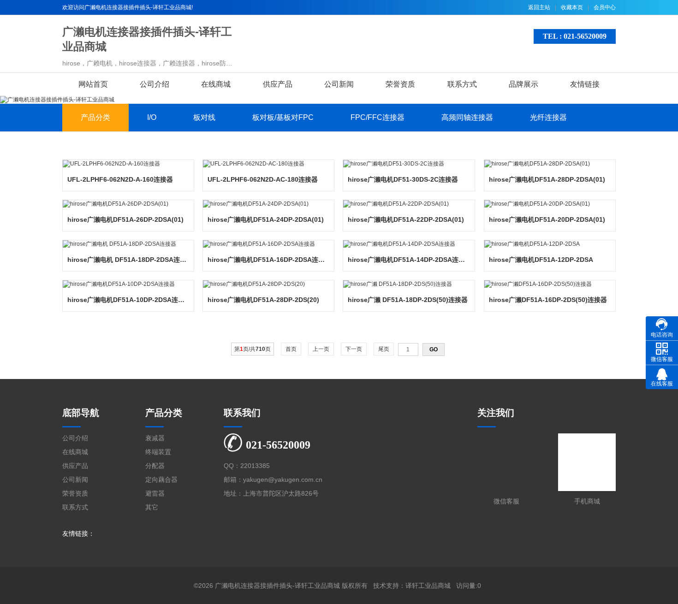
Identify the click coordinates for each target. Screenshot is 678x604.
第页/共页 (252, 349)
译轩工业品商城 (428, 585)
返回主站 (539, 7)
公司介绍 (154, 84)
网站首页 (93, 84)
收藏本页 (572, 7)
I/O (151, 117)
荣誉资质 (400, 84)
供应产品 (277, 84)
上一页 (321, 349)
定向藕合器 (161, 479)
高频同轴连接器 (467, 117)
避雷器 (155, 493)
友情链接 (585, 84)
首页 (291, 349)
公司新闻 (339, 84)
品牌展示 (523, 84)
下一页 (353, 349)
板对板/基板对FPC (283, 117)
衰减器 (155, 438)
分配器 (155, 465)
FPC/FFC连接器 (377, 117)
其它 (151, 507)
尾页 (384, 349)
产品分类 (95, 117)
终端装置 (158, 452)
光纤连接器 (548, 117)
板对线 (204, 117)
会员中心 (605, 7)
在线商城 (216, 84)
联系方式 (462, 84)
